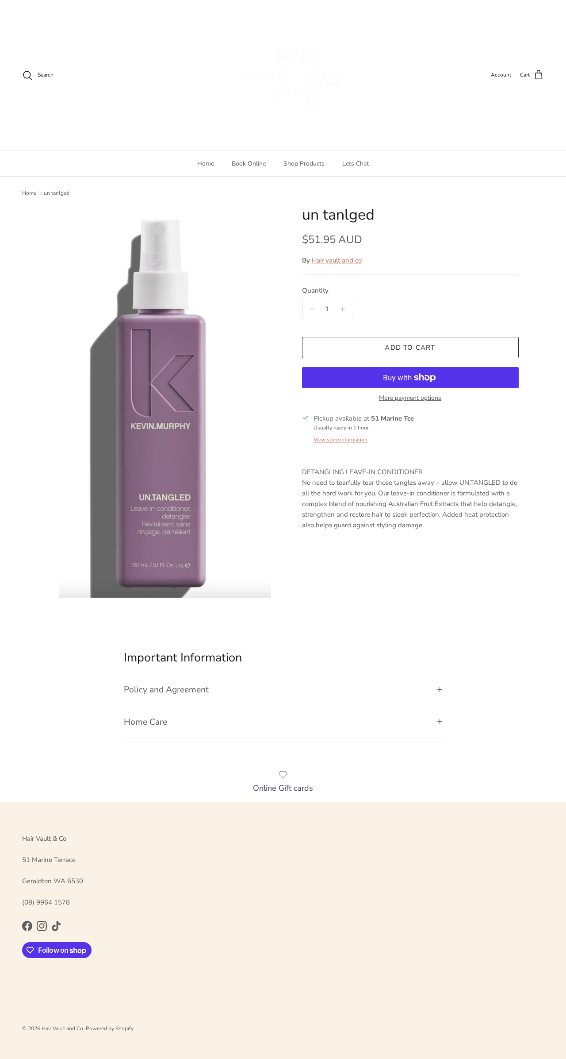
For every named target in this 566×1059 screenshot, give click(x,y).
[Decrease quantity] (310, 309)
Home (205, 163)
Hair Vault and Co (62, 1028)
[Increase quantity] (345, 309)
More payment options (410, 398)
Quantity (315, 290)
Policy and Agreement (166, 690)
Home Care (145, 722)
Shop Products (304, 163)
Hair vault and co (337, 260)
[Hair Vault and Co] (283, 75)
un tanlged (56, 193)
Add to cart (410, 347)
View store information (340, 439)
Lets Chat (355, 163)
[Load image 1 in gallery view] (165, 402)
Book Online (249, 163)
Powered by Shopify (110, 1028)
